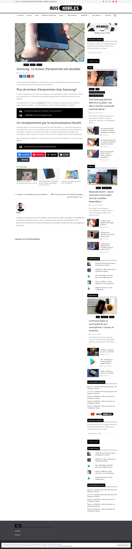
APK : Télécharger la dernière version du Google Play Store (106, 361)
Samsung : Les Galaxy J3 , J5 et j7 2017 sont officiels (71, 182)
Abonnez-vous (93, 61)
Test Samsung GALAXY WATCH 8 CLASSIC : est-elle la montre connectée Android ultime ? (101, 104)
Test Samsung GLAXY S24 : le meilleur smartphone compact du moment (107, 142)
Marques (84, 15)
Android (26, 64)
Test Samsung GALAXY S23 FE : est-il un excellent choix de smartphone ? (107, 154)
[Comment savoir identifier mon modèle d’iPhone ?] (93, 224)
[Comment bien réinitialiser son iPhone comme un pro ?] (93, 235)
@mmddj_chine (41, 103)
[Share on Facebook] (21, 76)
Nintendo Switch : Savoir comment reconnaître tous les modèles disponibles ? (101, 196)
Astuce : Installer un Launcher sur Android (107, 372)
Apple (98, 317)
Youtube (108, 15)
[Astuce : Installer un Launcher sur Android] (93, 373)
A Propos (17, 531)
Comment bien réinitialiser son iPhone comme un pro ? (107, 234)
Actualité (20, 15)
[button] (64, 15)
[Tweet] (25, 76)
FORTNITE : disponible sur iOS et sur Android (107, 351)
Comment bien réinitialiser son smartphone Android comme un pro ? (106, 246)
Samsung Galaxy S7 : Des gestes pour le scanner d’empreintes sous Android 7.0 (48, 183)
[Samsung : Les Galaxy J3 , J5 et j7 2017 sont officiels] (72, 174)
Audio (37, 15)
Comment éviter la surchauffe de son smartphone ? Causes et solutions (101, 325)
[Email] (32, 76)
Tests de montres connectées (97, 92)
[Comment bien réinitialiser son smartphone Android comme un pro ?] (93, 248)
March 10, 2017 (47, 115)
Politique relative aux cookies (65, 546)
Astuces (29, 15)
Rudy (28, 73)
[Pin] (29, 76)
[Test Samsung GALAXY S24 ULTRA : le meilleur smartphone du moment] (93, 132)
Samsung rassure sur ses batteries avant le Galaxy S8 (40, 146)
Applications (72, 15)
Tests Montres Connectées (96, 95)
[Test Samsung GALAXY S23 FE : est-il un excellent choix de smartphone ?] (93, 156)
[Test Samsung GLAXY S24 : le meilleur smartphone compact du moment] (93, 143)
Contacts (17, 535)
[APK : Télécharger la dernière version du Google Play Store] (93, 363)
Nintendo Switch (107, 188)
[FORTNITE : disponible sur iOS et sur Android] (93, 352)
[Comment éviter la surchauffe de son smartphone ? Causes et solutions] (102, 306)
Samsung (39, 64)
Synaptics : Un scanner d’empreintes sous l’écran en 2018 (27, 182)
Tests (61, 15)
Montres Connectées (49, 15)
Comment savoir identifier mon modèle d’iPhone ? (107, 222)
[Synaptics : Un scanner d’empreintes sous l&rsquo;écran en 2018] (27, 174)
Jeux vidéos (96, 15)
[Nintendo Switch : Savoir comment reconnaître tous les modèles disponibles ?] (102, 177)
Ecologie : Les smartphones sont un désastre (32, 194)
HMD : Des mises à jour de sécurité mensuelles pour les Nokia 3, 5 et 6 (66, 195)
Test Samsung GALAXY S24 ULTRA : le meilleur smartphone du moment (107, 130)
